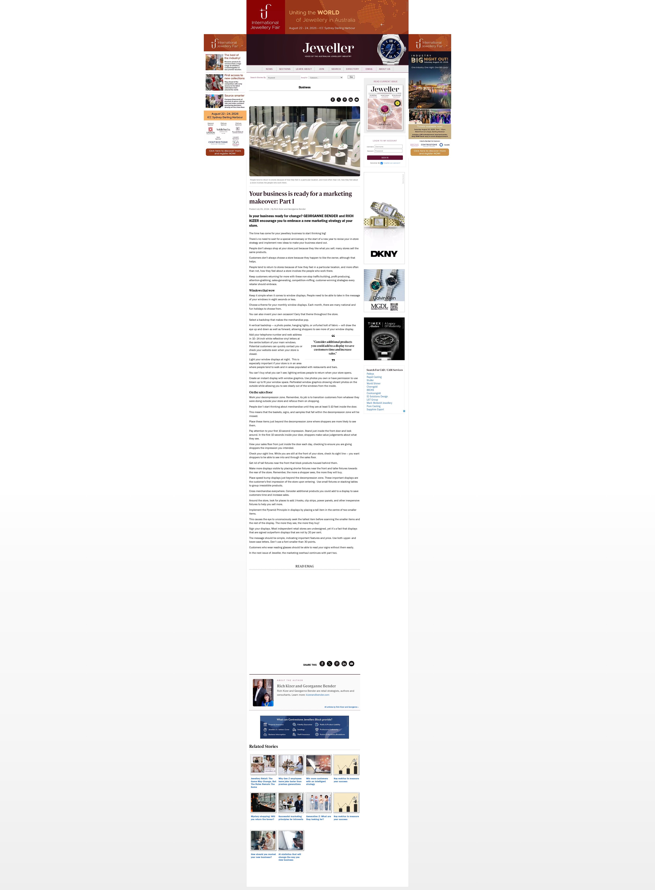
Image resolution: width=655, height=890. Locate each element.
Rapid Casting (374, 377)
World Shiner (374, 383)
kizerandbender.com (317, 694)
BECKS (370, 390)
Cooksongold (374, 393)
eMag (369, 69)
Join (321, 69)
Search (336, 69)
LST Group (372, 399)
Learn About (304, 69)
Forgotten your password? (392, 163)
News (269, 69)
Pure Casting (373, 406)
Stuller (370, 380)
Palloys (370, 373)
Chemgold (372, 386)
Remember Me (375, 163)
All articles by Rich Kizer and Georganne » (342, 707)
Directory (352, 69)
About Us (384, 69)
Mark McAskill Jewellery (379, 403)
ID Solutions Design (377, 396)
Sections (285, 69)
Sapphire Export (375, 409)
